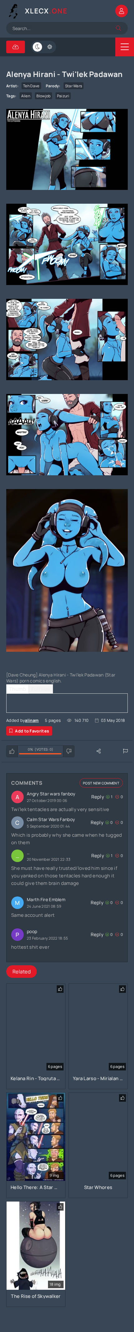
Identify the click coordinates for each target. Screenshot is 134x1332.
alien (26, 96)
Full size (40, 689)
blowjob (43, 96)
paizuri (63, 96)
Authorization (121, 11)
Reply (97, 797)
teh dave (31, 86)
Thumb (17, 689)
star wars (73, 86)
